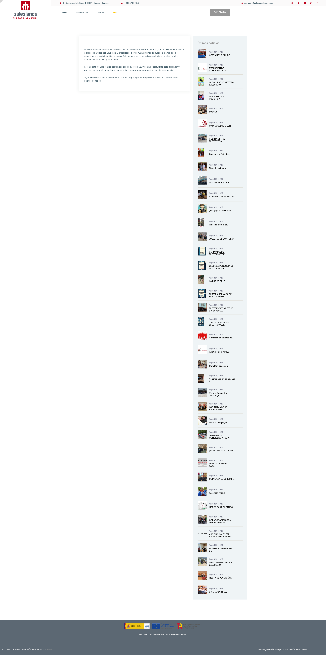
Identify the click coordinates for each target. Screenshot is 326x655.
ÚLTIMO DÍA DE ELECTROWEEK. (217, 253)
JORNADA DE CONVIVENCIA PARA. (219, 436)
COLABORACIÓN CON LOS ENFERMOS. (220, 521)
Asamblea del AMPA (219, 352)
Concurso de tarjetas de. (221, 337)
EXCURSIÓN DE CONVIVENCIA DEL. (218, 69)
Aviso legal (263, 649)
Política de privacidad (279, 649)
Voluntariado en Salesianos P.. (222, 380)
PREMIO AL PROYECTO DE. (220, 549)
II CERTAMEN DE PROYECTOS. (217, 140)
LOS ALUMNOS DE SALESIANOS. (218, 408)
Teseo (49, 649)
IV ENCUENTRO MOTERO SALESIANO (221, 83)
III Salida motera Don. (219, 182)
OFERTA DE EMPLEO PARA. (219, 464)
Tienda (64, 12)
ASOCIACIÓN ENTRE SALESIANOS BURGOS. (220, 535)
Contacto (220, 12)
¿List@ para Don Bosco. (220, 210)
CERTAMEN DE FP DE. (219, 55)
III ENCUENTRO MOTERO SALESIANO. (221, 563)
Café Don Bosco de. (218, 366)
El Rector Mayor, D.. (218, 422)
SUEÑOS (213, 111)
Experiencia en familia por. (222, 196)
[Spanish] (114, 14)
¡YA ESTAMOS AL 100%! (221, 450)
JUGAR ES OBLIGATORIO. (221, 239)
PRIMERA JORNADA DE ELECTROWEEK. (220, 295)
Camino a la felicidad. (219, 154)
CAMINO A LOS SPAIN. (220, 126)
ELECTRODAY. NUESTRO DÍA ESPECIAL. (221, 309)
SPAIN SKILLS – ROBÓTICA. (216, 97)
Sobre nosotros (82, 12)
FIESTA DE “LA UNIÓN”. (220, 577)
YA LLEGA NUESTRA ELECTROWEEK (219, 323)
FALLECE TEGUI (217, 493)
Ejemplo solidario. (217, 168)
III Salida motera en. (218, 224)
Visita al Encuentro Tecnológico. (218, 394)
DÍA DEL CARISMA (218, 592)
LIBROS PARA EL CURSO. (221, 507)
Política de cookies (298, 649)
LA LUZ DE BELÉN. (218, 281)
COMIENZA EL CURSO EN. (222, 479)
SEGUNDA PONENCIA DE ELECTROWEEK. (221, 267)
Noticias (101, 12)
